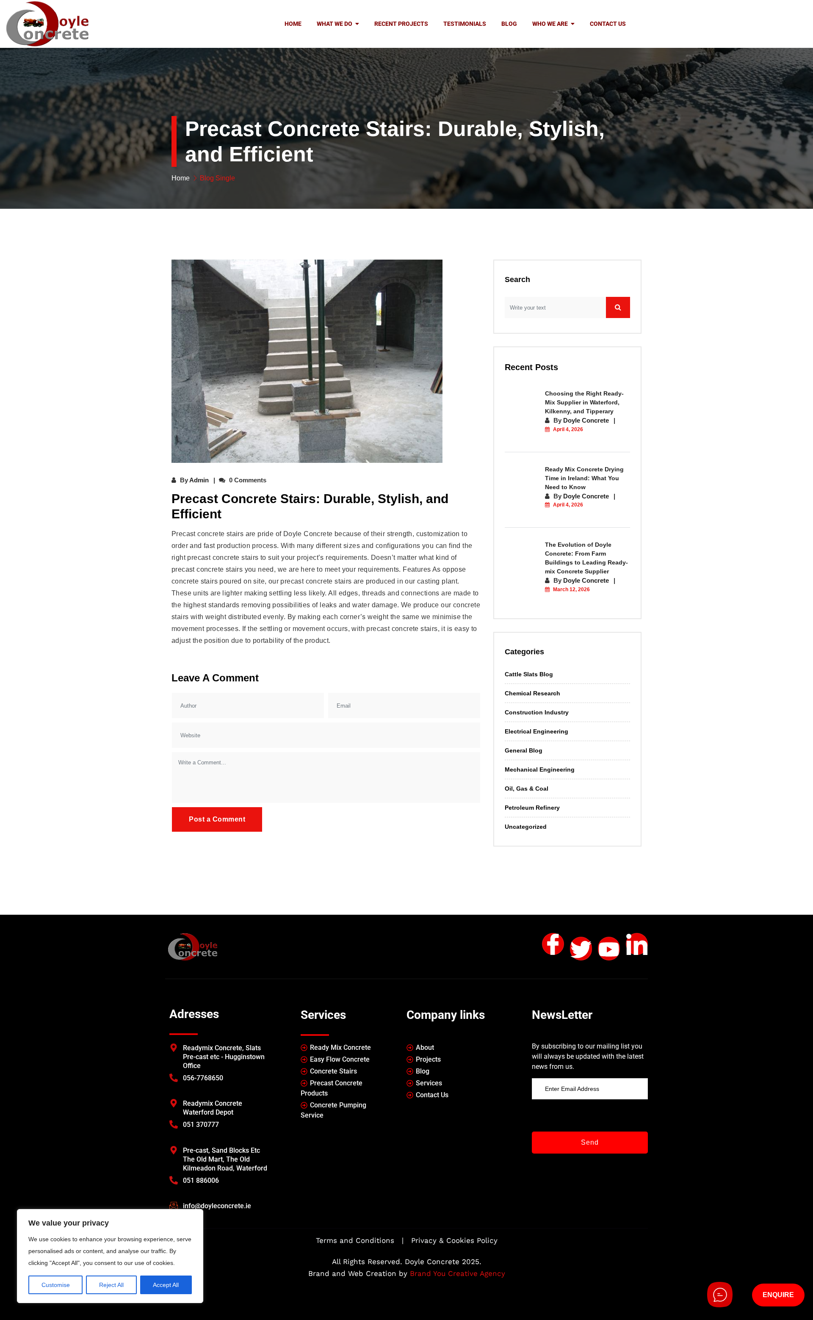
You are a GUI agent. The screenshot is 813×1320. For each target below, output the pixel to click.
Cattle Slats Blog (529, 674)
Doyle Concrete (586, 420)
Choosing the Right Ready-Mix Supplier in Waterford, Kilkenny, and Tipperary (584, 402)
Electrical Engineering (536, 731)
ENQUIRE (778, 1294)
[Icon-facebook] (553, 944)
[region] (110, 1256)
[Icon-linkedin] (637, 944)
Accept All (166, 1284)
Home (180, 178)
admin (199, 480)
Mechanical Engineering (540, 769)
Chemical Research (532, 693)
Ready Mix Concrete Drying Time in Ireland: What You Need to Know (584, 478)
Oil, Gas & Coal (526, 788)
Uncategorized (526, 826)
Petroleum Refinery (532, 807)
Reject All (111, 1284)
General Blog (523, 750)
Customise (55, 1284)
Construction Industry (537, 712)
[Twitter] (581, 948)
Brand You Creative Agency (457, 1273)
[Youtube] (609, 948)
